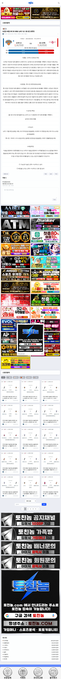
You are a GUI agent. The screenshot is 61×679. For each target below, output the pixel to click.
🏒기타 (35, 377)
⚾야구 (15, 377)
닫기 (42, 354)
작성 (54, 199)
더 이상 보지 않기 (21, 354)
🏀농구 (22, 377)
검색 (44, 504)
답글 (9, 185)
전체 (3, 377)
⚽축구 (9, 377)
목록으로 (6, 174)
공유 (51, 174)
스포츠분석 (6, 23)
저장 (46, 174)
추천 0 (12, 185)
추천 (56, 174)
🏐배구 (29, 377)
